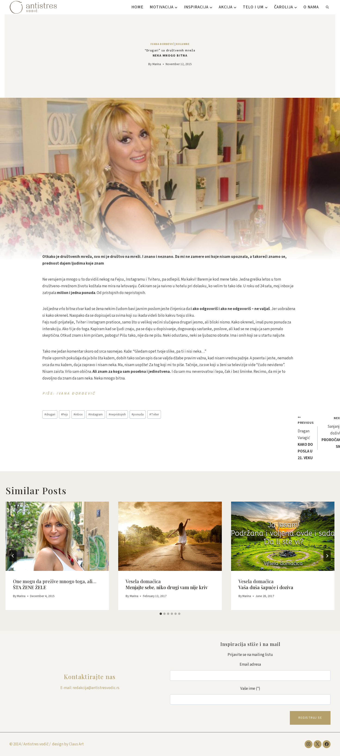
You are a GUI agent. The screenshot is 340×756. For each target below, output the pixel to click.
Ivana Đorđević (162, 44)
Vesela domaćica (167, 584)
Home (137, 7)
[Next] (327, 555)
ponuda (138, 414)
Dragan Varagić (306, 441)
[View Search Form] (327, 7)
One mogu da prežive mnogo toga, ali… (54, 584)
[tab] (161, 614)
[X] (317, 744)
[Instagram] (308, 744)
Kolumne (182, 44)
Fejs (64, 414)
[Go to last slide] (13, 555)
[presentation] (57, 536)
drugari (49, 414)
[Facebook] (327, 744)
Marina (156, 64)
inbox (78, 414)
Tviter (154, 414)
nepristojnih (117, 414)
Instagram (95, 414)
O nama (311, 7)
